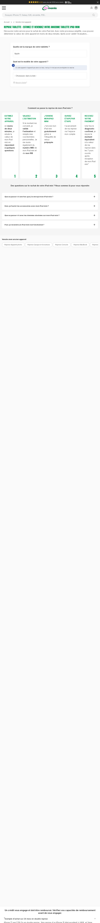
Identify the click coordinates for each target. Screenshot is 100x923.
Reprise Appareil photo (13, 245)
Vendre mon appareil (23, 22)
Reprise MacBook (80, 245)
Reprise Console (61, 245)
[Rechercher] (94, 15)
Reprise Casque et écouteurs (38, 245)
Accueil (7, 22)
